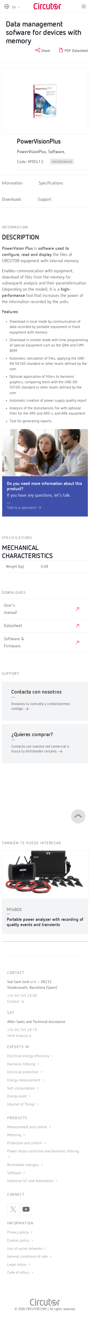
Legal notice (16, 1265)
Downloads (11, 199)
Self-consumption (21, 1088)
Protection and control (25, 1143)
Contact (13, 1002)
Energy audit (17, 1096)
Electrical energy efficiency (28, 1056)
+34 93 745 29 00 (22, 996)
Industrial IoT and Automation (30, 1181)
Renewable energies (23, 1165)
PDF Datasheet (76, 51)
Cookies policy (18, 1241)
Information (12, 183)
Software (14, 1173)
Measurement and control (27, 1127)
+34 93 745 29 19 (22, 1030)
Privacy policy (18, 1232)
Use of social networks (24, 1249)
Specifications (51, 183)
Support (44, 199)
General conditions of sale (28, 1257)
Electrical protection (23, 1072)
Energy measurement (24, 1080)
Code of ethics (18, 1273)
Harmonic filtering (21, 1064)
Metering (14, 1135)
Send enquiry (17, 1036)
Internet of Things (21, 1104)
